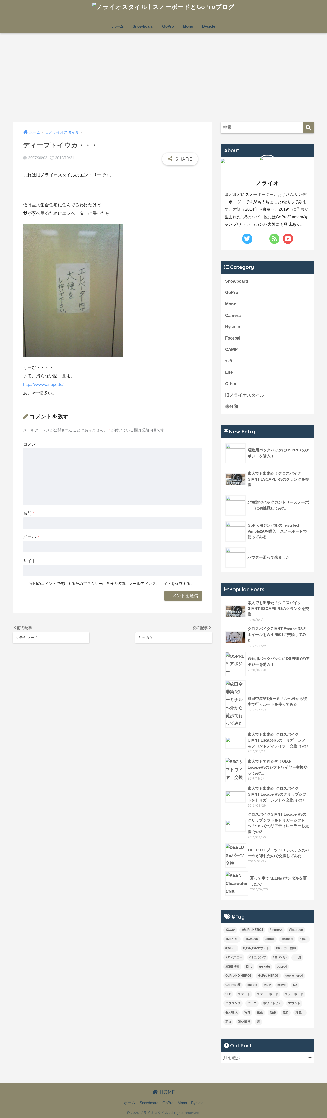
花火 (228, 1021)
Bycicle (208, 26)
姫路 (273, 1012)
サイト (29, 560)
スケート (244, 994)
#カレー (230, 948)
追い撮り (244, 1021)
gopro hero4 (294, 975)
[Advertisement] (163, 77)
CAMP (231, 349)
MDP (267, 985)
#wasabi (287, 939)
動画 (260, 1012)
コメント (31, 444)
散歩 (286, 1012)
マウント (294, 1003)
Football (233, 338)
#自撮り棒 (232, 966)
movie (281, 985)
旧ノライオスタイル (244, 395)
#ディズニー (233, 957)
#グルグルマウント (256, 948)
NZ (295, 985)
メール (31, 537)
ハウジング (233, 1003)
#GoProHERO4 (252, 930)
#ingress (276, 930)
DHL (249, 966)
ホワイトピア (272, 1003)
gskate (252, 985)
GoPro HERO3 (268, 975)
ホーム (118, 26)
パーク (251, 1003)
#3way (230, 930)
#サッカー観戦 (286, 948)
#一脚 (297, 957)
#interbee (296, 930)
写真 (247, 1012)
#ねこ (304, 939)
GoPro (168, 26)
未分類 (231, 406)
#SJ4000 (251, 939)
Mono (188, 26)
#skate (270, 939)
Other (231, 383)
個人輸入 (231, 1012)
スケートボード (267, 994)
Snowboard (143, 26)
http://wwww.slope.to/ (43, 384)
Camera (233, 315)
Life (229, 372)
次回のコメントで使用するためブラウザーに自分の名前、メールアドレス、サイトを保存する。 (111, 583)
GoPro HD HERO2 (238, 975)
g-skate (264, 966)
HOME (166, 1092)
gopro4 (282, 966)
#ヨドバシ (280, 957)
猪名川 (300, 1012)
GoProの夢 (233, 985)
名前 (29, 513)
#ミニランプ (257, 957)
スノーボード (294, 994)
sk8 (228, 361)
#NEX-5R (232, 939)
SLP (228, 994)
